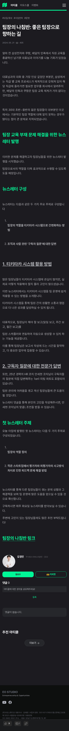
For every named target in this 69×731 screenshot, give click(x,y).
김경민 (20, 556)
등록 (34, 597)
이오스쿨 (24, 5)
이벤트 (35, 5)
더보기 (33, 642)
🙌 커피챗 (51, 574)
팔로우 (18, 574)
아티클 (14, 5)
